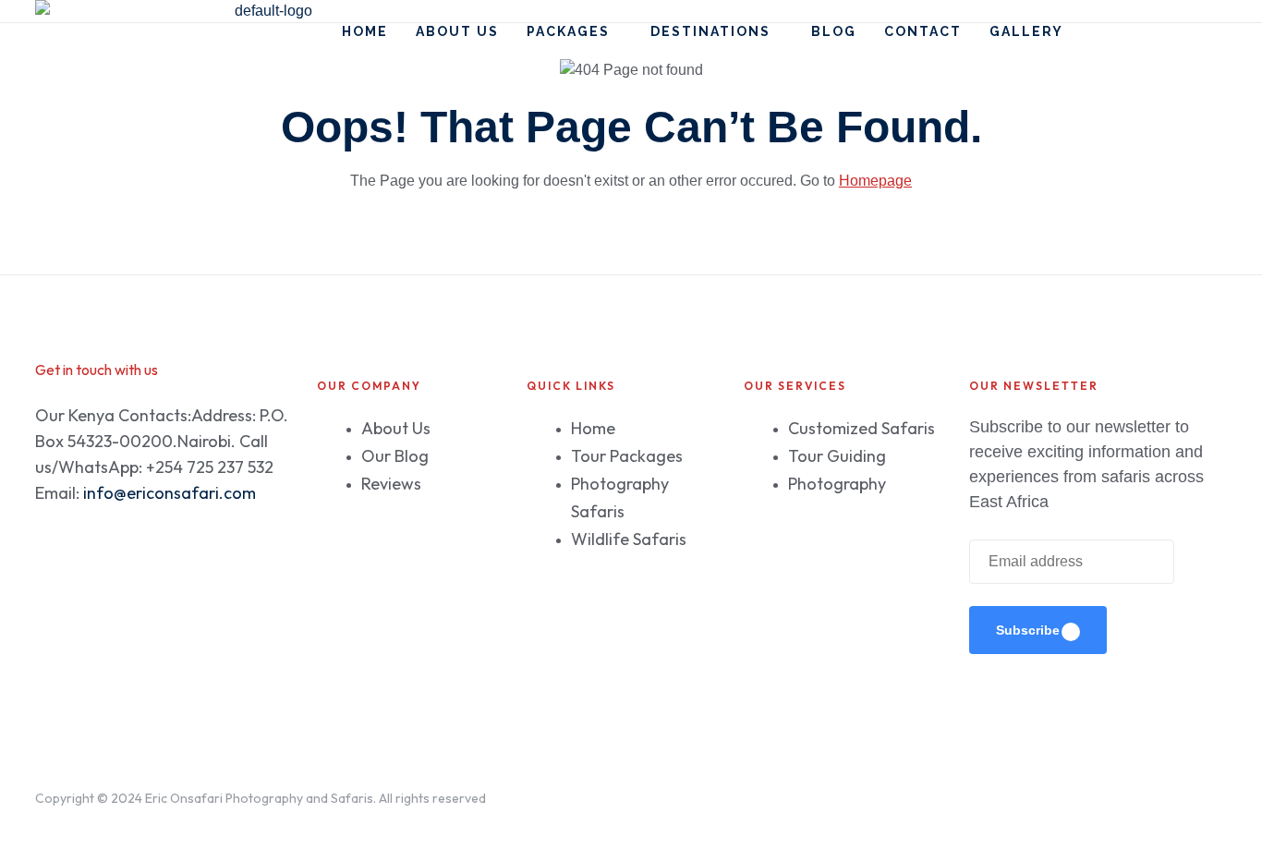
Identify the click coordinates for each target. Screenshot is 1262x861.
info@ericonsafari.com (169, 492)
